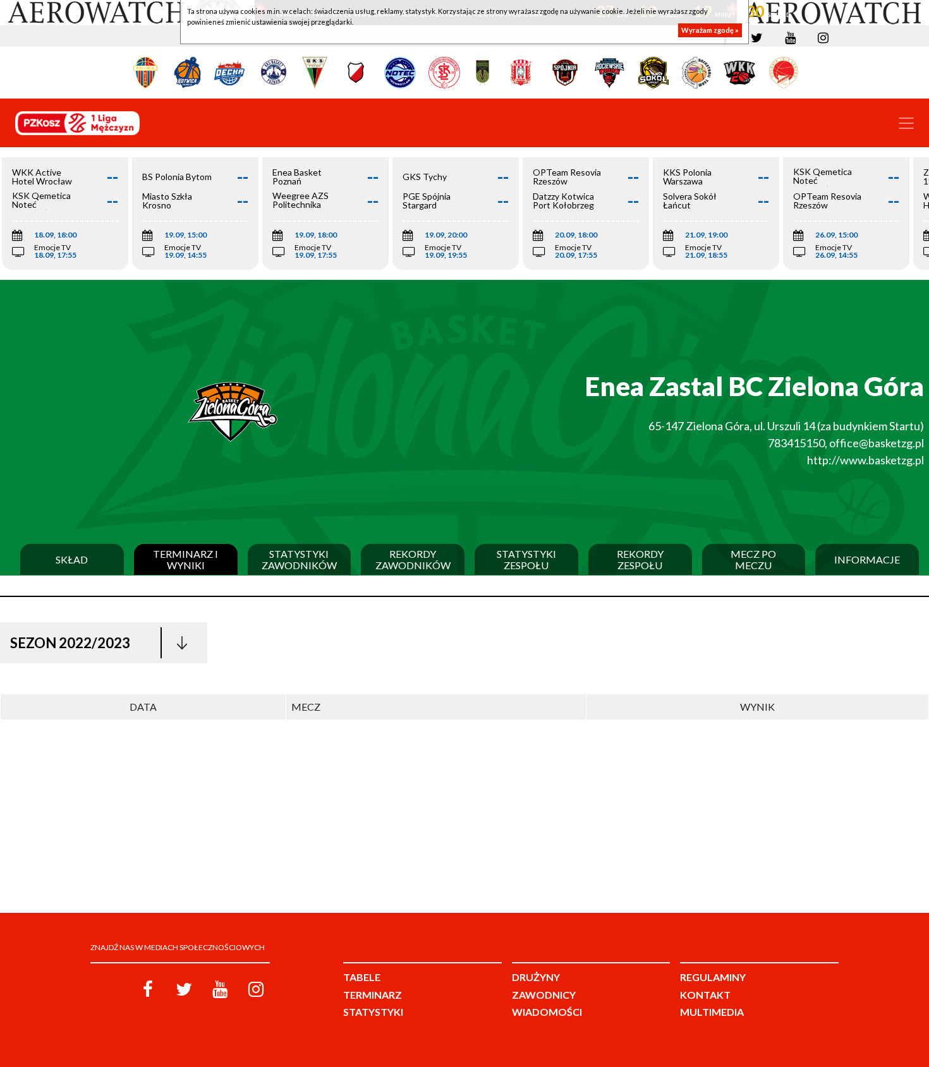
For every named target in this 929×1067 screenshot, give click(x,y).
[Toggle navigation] (906, 123)
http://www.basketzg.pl (865, 460)
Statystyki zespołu (526, 559)
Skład (72, 559)
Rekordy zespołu (640, 559)
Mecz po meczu (753, 559)
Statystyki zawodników (299, 559)
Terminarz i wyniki (185, 559)
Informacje (867, 559)
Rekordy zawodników (413, 559)
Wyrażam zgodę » (710, 30)
